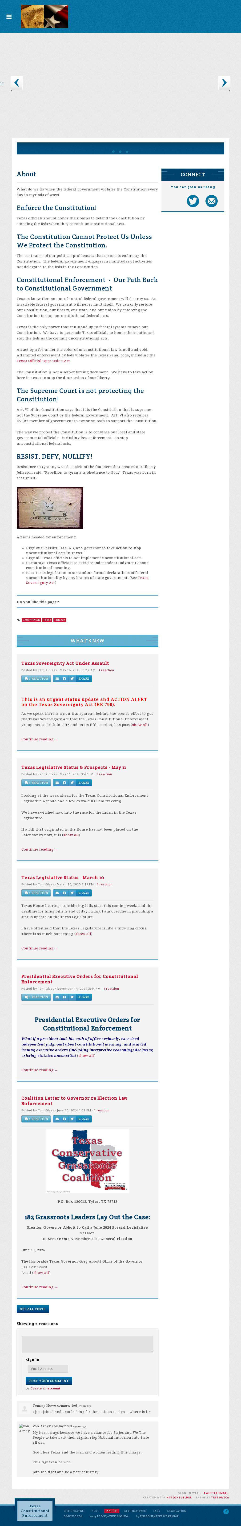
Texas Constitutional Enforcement (35, 1511)
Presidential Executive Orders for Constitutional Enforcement (79, 979)
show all (140, 725)
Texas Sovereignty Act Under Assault (65, 663)
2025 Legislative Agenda (109, 1516)
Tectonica (220, 1497)
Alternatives (135, 1511)
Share (83, 679)
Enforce (60, 620)
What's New (87, 641)
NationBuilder (179, 1497)
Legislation (176, 1511)
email (223, 1493)
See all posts (32, 1309)
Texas (47, 620)
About (112, 1511)
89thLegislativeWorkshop (157, 1516)
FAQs (156, 1511)
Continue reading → (39, 739)
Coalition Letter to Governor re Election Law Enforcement (74, 1100)
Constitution (31, 620)
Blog (96, 1511)
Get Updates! (74, 1511)
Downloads (73, 1516)
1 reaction (106, 670)
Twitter (211, 1493)
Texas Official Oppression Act (43, 361)
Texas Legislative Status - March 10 (62, 877)
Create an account (45, 1388)
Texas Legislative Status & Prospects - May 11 (73, 767)
